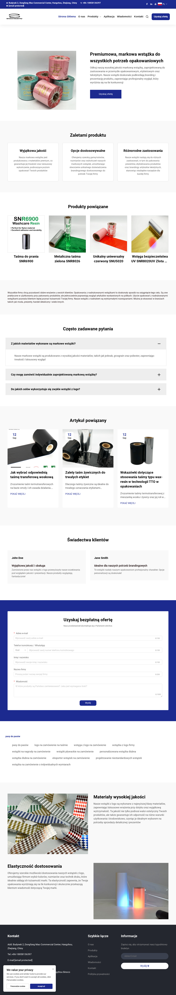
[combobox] (21, 650)
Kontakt (138, 16)
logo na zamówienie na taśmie (51, 745)
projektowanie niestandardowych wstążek (119, 758)
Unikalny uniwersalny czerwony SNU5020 (108, 259)
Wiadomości (124, 16)
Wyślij (88, 703)
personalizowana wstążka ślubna (118, 751)
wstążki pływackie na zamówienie (75, 751)
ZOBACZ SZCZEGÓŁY (26, 234)
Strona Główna (67, 16)
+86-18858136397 (92, 3)
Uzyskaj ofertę (161, 16)
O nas (81, 16)
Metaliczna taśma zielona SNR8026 (67, 259)
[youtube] (155, 4)
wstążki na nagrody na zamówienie (31, 751)
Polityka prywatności (99, 974)
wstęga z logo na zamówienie (90, 745)
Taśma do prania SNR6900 (26, 259)
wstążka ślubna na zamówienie (29, 758)
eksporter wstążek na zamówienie (71, 758)
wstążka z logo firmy (123, 745)
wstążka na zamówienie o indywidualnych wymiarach (41, 764)
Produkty (93, 16)
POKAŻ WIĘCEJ (17, 494)
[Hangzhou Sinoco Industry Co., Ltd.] (18, 17)
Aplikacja (109, 16)
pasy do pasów (20, 745)
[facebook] (147, 4)
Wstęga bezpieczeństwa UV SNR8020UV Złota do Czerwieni (149, 259)
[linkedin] (151, 4)
